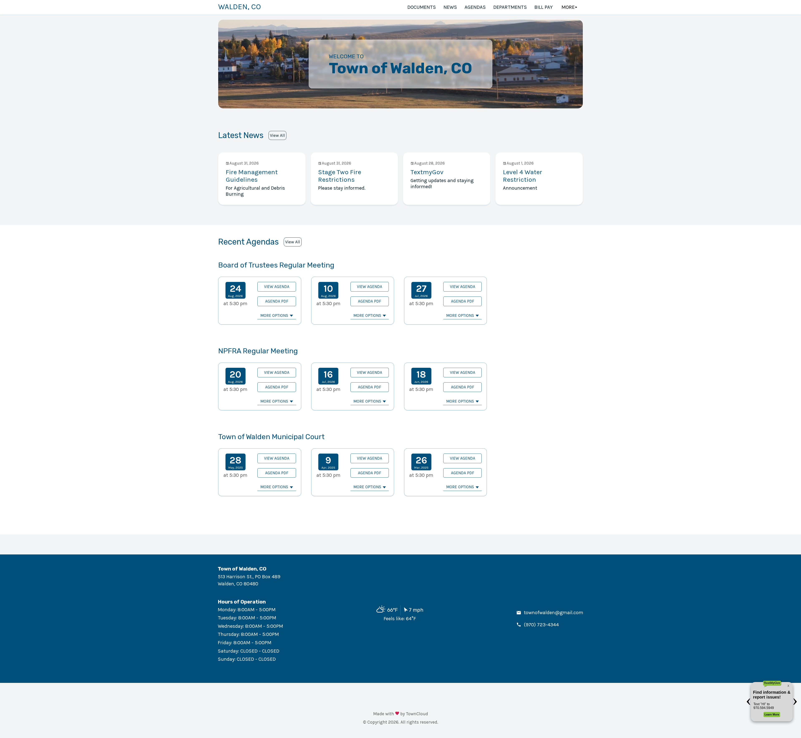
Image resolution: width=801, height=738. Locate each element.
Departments (510, 7)
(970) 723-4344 (541, 625)
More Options (274, 315)
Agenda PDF (276, 301)
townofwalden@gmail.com (553, 612)
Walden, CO (239, 6)
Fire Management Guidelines (252, 175)
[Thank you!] (397, 714)
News (450, 7)
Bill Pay (543, 7)
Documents (421, 7)
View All (277, 135)
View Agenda (276, 286)
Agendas (475, 7)
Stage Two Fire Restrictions (339, 175)
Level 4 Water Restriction (522, 175)
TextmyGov (427, 172)
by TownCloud (414, 713)
